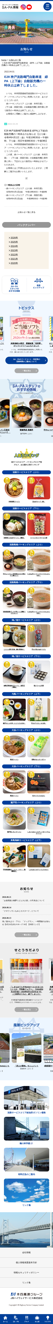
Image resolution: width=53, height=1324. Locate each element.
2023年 (14, 250)
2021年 (14, 259)
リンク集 (26, 1282)
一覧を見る (26, 371)
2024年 (14, 246)
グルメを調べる (26, 1319)
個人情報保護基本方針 (26, 1262)
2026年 (14, 237)
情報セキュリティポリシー (26, 1272)
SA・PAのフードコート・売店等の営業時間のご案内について (26, 360)
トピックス (48, 1319)
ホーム (5, 1319)
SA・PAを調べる (16, 1319)
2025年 (14, 242)
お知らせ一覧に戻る (26, 212)
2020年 (14, 263)
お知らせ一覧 (15, 60)
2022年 (14, 254)
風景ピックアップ (39, 285)
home (4, 60)
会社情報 (26, 1252)
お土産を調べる (37, 1319)
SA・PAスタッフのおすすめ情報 (14, 285)
